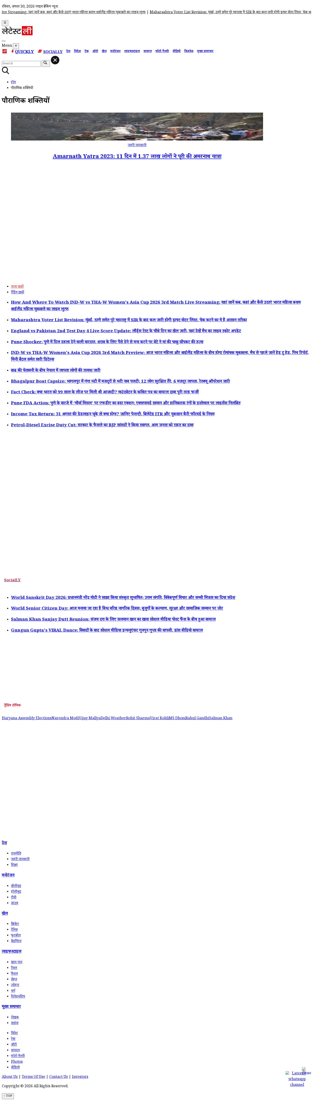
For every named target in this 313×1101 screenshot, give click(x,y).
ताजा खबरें (17, 287)
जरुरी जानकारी (137, 146)
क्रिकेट (15, 924)
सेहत (14, 980)
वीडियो (177, 51)
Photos (17, 1062)
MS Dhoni (177, 719)
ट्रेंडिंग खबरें (17, 293)
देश (68, 51)
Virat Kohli (159, 719)
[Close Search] (55, 60)
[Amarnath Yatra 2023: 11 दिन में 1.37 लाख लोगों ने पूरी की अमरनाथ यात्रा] (137, 140)
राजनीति (16, 854)
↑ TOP (8, 1096)
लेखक (15, 1018)
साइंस (14, 1023)
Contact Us (58, 1077)
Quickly (24, 52)
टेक (87, 51)
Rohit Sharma (138, 719)
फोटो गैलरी (162, 51)
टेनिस (14, 930)
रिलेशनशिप (18, 997)
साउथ (14, 903)
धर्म (13, 991)
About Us (10, 1077)
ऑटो (95, 51)
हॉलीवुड (16, 892)
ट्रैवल (14, 968)
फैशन (14, 974)
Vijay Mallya (90, 719)
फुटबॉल (16, 936)
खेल (104, 51)
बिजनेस (188, 51)
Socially (53, 52)
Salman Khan (220, 719)
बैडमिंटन (16, 941)
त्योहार (15, 985)
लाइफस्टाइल (132, 51)
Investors (80, 1077)
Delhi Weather (113, 719)
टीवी (13, 898)
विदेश (77, 51)
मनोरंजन (115, 51)
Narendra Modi (65, 719)
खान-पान (16, 963)
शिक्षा (14, 865)
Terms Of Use (33, 1077)
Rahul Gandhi (197, 719)
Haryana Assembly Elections (27, 719)
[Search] (3, 41)
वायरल (147, 51)
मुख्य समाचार (205, 51)
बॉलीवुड (16, 886)
